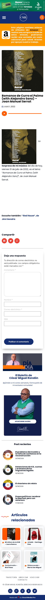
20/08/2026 (19, 458)
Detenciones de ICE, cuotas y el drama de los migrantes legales (28, 468)
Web (6, 319)
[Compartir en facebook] (4, 240)
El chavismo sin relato (26, 483)
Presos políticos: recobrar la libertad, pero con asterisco (27, 498)
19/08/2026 (19, 473)
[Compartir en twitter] (10, 240)
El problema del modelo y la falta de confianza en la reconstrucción (28, 454)
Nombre (8, 300)
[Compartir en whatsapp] (17, 240)
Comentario (10, 270)
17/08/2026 (19, 503)
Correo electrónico (13, 309)
